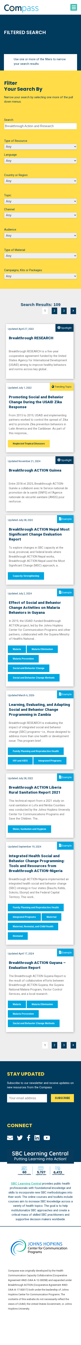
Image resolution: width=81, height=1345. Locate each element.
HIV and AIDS (20, 760)
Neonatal (18, 936)
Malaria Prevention (23, 658)
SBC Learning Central (26, 1183)
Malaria (17, 649)
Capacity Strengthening (26, 576)
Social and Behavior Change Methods (34, 677)
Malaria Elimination (42, 649)
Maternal (51, 917)
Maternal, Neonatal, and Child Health (33, 926)
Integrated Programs (50, 760)
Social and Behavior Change (28, 668)
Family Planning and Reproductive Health (36, 751)
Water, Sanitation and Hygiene (29, 829)
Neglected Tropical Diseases (29, 443)
